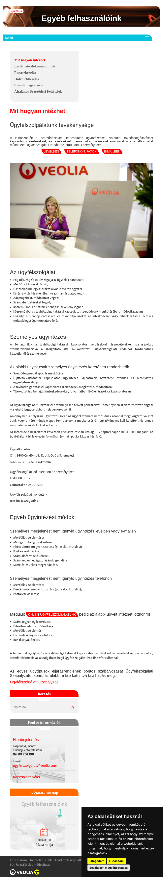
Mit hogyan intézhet (29, 60)
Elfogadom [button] (96, 861)
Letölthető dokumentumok (34, 66)
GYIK (48, 860)
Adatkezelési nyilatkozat (71, 860)
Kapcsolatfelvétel (26, 777)
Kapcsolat (36, 860)
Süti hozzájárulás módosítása (30, 865)
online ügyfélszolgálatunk (52, 614)
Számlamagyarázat (29, 85)
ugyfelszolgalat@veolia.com (35, 765)
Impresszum (18, 860)
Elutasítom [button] (116, 861)
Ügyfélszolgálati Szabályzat (34, 682)
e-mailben (112, 151)
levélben (51, 151)
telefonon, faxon (82, 151)
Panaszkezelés (25, 73)
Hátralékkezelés (26, 79)
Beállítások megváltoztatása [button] (108, 867)
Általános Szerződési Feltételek (38, 91)
